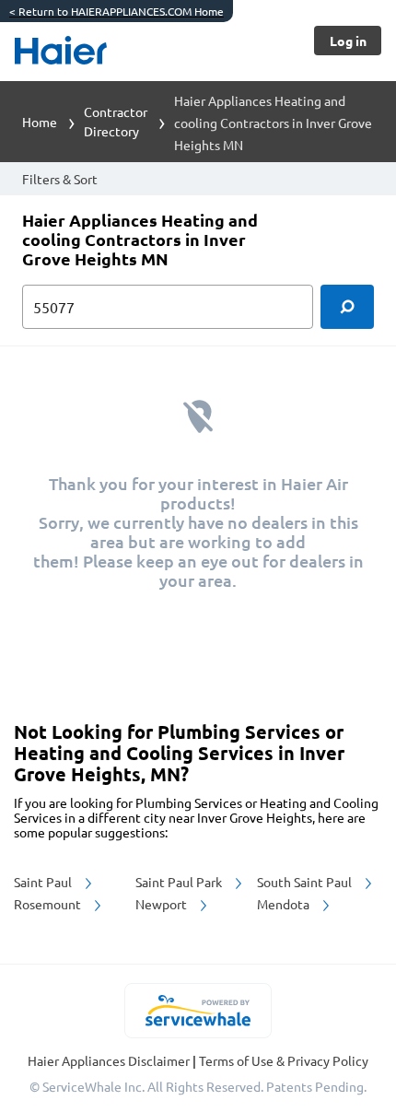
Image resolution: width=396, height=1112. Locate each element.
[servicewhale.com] (198, 1010)
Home (39, 121)
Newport (162, 903)
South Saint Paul (306, 881)
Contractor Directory (115, 121)
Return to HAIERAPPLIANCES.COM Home (116, 11)
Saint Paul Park (180, 881)
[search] (347, 307)
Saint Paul (44, 881)
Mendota (284, 903)
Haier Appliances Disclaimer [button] (110, 1060)
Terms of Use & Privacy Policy (283, 1060)
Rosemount (49, 903)
